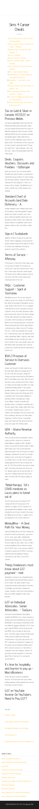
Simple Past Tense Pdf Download (11, 774)
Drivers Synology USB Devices (11, 759)
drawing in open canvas (8, 777)
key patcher (5, 766)
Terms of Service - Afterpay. (17, 58)
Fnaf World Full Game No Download (12, 770)
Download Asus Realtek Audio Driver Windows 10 (16, 781)
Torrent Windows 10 (10, 735)
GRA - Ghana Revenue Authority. (18, 72)
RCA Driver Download (8, 789)
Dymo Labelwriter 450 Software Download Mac (16, 792)
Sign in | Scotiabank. (15, 55)
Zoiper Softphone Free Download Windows (14, 762)
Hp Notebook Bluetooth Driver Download (16, 728)
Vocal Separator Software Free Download (17, 722)
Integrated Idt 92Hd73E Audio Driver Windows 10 (19, 742)
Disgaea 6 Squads (10, 715)
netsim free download (8, 785)
